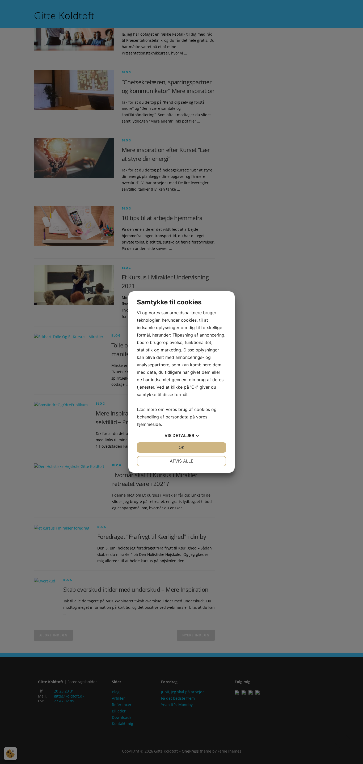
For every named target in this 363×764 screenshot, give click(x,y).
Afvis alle (181, 461)
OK (181, 447)
